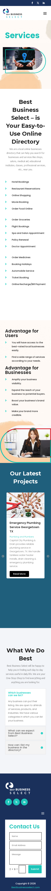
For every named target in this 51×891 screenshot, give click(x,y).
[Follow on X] (38, 3)
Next (48, 556)
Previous (3, 556)
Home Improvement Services (32, 530)
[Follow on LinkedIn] (43, 3)
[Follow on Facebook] (32, 3)
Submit (35, 869)
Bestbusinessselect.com (25, 887)
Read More (27, 563)
